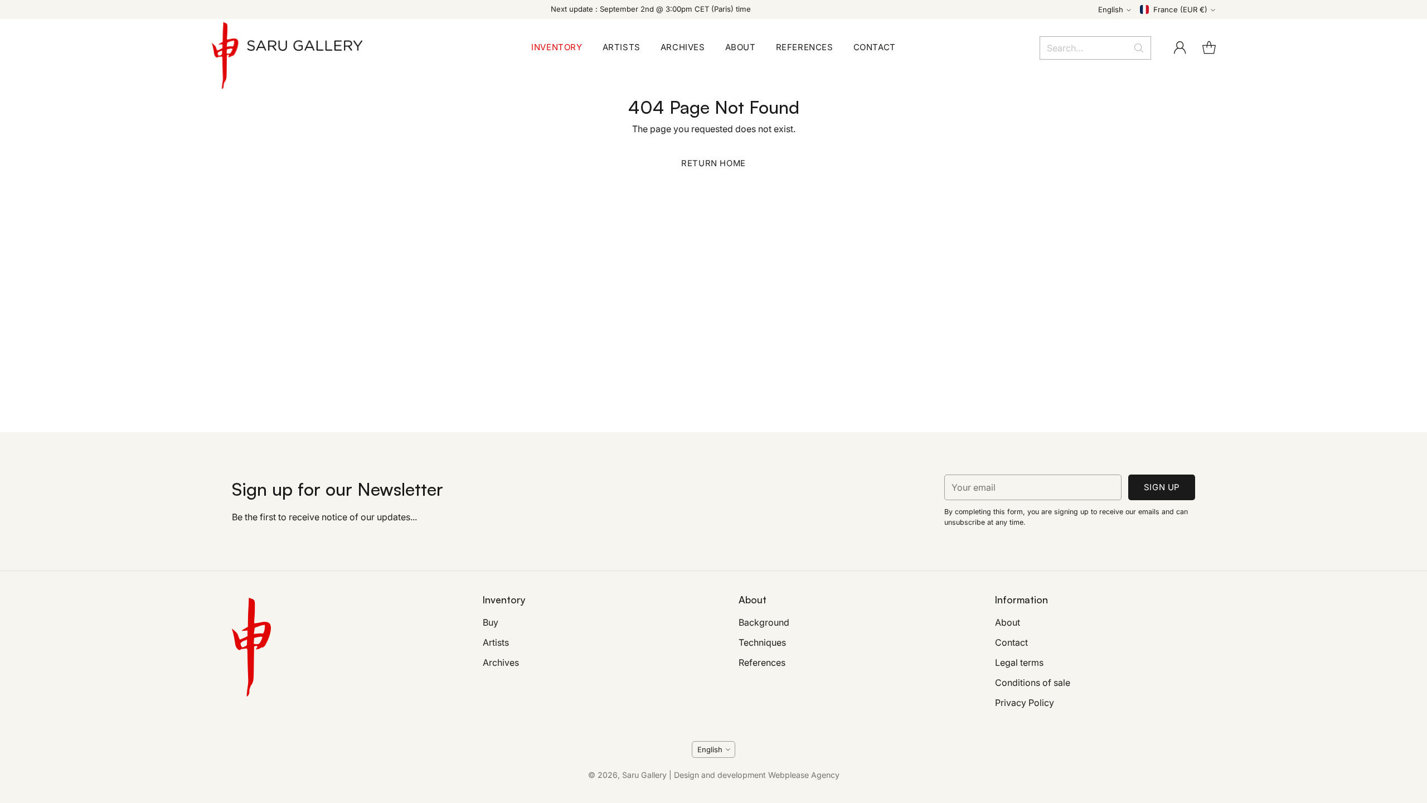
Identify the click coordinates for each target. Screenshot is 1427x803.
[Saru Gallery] (287, 47)
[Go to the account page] (1180, 48)
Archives (501, 662)
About (1007, 622)
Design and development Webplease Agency (756, 775)
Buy (490, 622)
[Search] (1139, 48)
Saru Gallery (644, 775)
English (1110, 9)
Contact (1011, 642)
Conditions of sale (1032, 682)
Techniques (762, 642)
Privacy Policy (1024, 702)
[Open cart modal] (1209, 48)
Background (764, 622)
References (762, 662)
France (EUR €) (1180, 9)
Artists (496, 642)
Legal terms (1019, 662)
